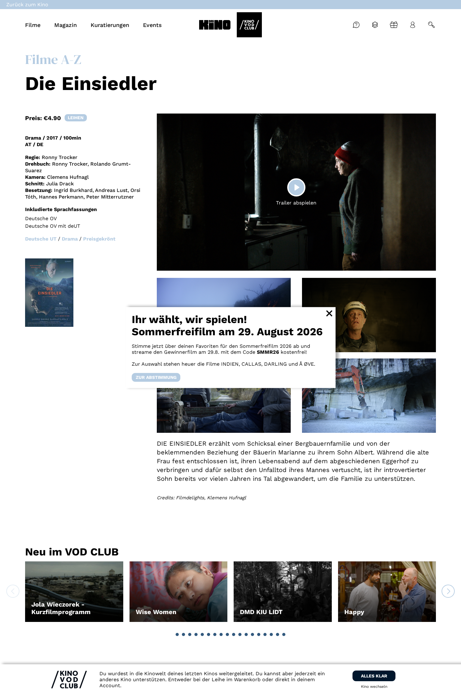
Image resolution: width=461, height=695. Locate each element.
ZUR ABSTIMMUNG (156, 377)
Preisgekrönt (99, 239)
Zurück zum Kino (27, 5)
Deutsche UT (40, 239)
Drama (70, 239)
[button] (177, 634)
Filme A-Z (53, 59)
